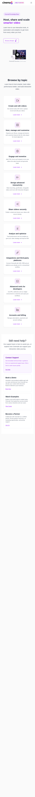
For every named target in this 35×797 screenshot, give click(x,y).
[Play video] (17, 54)
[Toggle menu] (31, 2)
